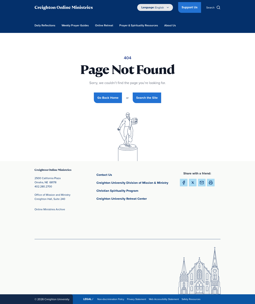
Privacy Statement (137, 299)
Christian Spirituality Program (133, 190)
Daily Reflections (45, 25)
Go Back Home (107, 97)
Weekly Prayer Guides (75, 25)
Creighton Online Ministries (64, 7)
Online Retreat (104, 25)
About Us (170, 25)
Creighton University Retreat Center (135, 198)
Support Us (190, 7)
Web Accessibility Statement (164, 299)
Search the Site (147, 97)
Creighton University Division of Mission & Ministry (135, 182)
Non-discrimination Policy (111, 299)
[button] (211, 182)
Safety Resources (192, 299)
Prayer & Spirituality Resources (138, 25)
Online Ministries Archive (50, 209)
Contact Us (120, 174)
